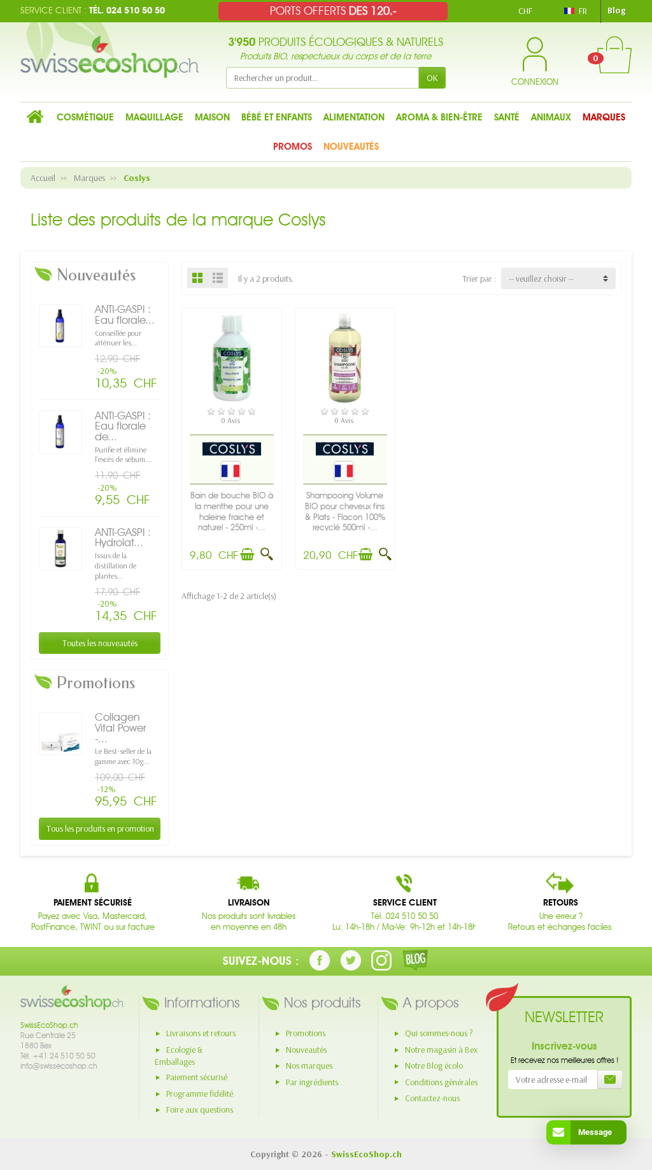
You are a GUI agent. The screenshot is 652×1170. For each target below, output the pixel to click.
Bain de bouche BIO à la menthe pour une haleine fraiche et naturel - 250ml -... (231, 511)
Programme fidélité (199, 1093)
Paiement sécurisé (196, 1077)
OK (432, 77)
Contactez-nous (432, 1098)
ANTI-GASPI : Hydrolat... (123, 537)
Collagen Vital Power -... (120, 727)
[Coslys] (231, 448)
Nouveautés (306, 1049)
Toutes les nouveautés (100, 643)
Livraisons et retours (201, 1033)
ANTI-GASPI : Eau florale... (125, 314)
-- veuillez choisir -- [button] (541, 278)
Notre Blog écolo (434, 1065)
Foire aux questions (199, 1109)
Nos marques (309, 1065)
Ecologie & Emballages (178, 1055)
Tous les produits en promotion (100, 828)
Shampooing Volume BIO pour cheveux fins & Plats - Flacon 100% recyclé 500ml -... (345, 511)
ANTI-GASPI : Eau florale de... (123, 426)
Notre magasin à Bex (441, 1049)
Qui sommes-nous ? (439, 1033)
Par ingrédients (312, 1082)
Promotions (305, 1033)
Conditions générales (441, 1082)
